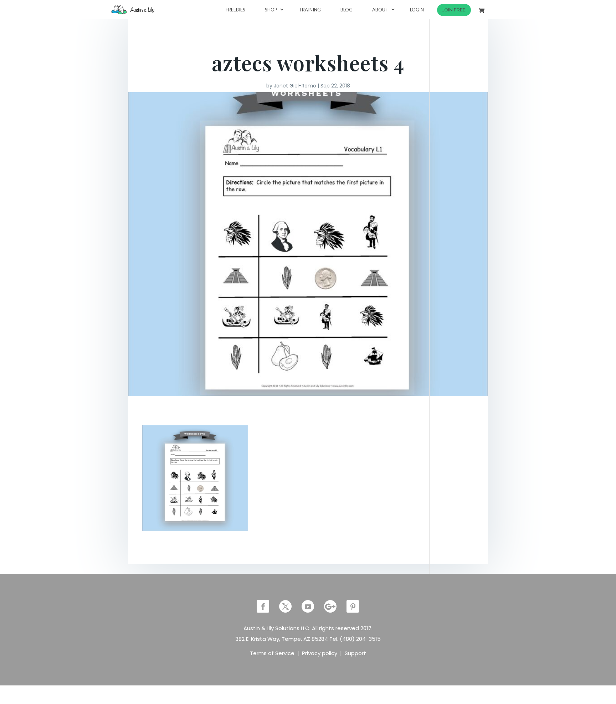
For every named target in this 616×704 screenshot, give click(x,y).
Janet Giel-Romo (295, 85)
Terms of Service (272, 653)
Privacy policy (319, 653)
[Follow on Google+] (330, 606)
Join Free (454, 9)
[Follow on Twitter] (285, 606)
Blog (346, 9)
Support (355, 653)
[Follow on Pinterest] (352, 606)
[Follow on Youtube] (308, 606)
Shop (271, 9)
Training (310, 9)
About (380, 9)
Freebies (235, 9)
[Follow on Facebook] (263, 606)
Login (417, 9)
